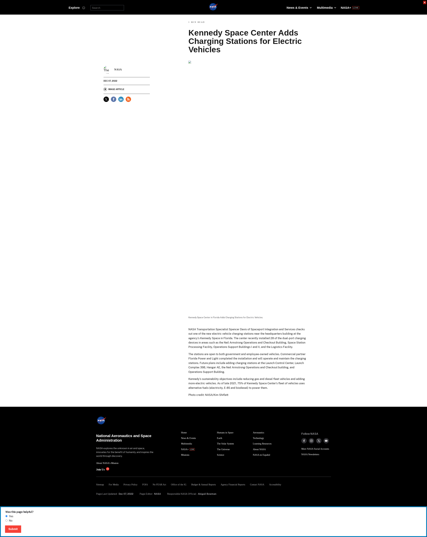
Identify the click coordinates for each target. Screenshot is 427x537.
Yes (11, 516)
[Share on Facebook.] (113, 99)
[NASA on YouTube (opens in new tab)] (326, 440)
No (10, 520)
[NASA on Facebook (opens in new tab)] (304, 440)
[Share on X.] (106, 99)
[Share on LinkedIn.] (121, 99)
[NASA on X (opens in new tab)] (318, 440)
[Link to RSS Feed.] (128, 99)
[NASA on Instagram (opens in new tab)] (311, 440)
